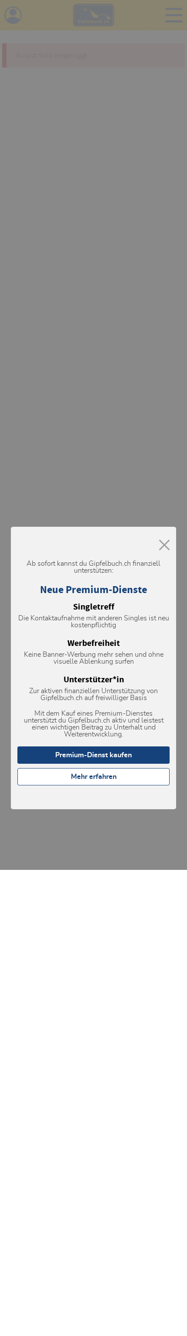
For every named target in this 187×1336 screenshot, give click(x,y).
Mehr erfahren (94, 776)
